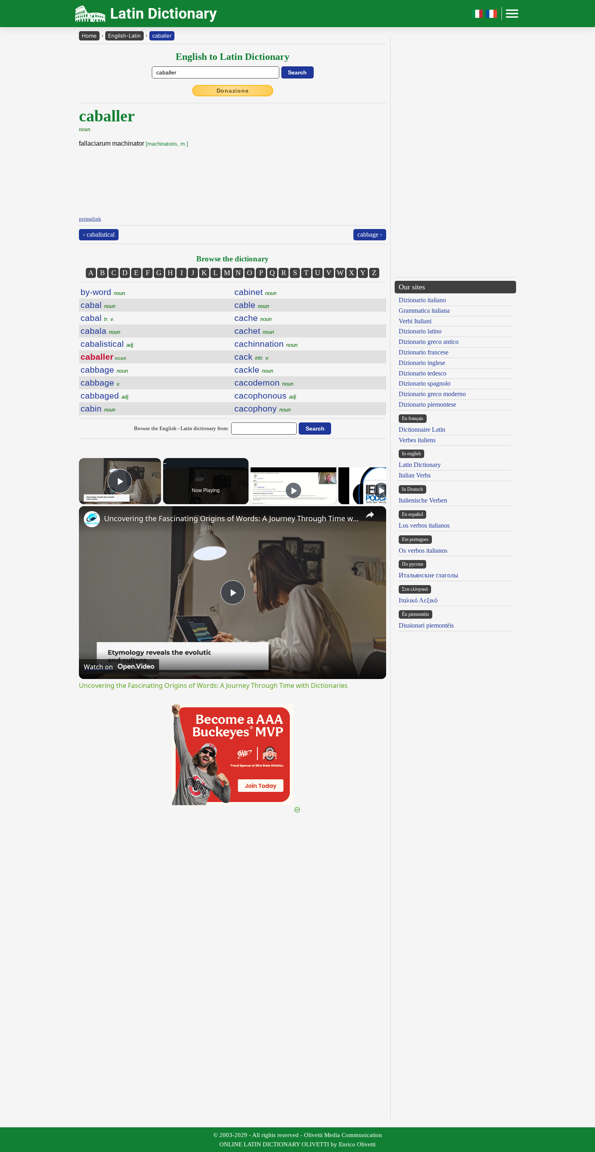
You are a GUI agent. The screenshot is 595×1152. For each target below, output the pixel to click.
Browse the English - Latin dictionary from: (181, 428)
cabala (100, 330)
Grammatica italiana (424, 310)
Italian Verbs (415, 475)
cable (251, 305)
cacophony (262, 408)
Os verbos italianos (423, 550)
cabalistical (108, 343)
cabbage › (369, 234)
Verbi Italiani (415, 321)
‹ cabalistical (99, 234)
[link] (92, 519)
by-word (103, 292)
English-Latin (124, 35)
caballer (162, 35)
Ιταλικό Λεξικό (418, 600)
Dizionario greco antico (429, 341)
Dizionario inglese (422, 362)
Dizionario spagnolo (424, 383)
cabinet (255, 292)
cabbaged (105, 395)
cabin (98, 408)
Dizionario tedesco (422, 373)
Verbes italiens (417, 440)
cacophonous (266, 395)
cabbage (104, 369)
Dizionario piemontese (427, 404)
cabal (98, 305)
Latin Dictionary (420, 464)
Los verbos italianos (424, 525)
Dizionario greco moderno (432, 393)
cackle (253, 369)
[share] (370, 514)
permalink (90, 219)
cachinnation (266, 343)
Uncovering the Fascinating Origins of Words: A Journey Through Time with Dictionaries (231, 518)
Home (89, 35)
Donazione (233, 90)
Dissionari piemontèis (426, 625)
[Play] (293, 490)
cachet (254, 330)
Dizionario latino (420, 331)
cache (253, 317)
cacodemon (263, 382)
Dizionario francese (423, 352)
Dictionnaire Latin (422, 429)
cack (252, 356)
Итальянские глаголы (428, 575)
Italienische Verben (423, 500)
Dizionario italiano (422, 300)
